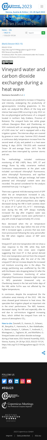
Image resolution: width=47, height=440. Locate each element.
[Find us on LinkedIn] (16, 382)
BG (10, 30)
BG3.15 (7, 33)
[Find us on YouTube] (28, 382)
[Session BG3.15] (15, 43)
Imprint (9, 436)
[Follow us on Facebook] (10, 382)
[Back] (4, 43)
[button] (26, 33)
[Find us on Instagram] (22, 382)
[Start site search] (43, 33)
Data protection (23, 436)
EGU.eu (38, 436)
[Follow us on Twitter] (4, 382)
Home (4, 30)
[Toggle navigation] (41, 6)
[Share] (43, 353)
